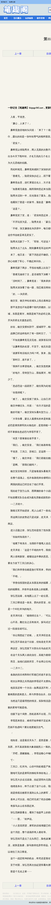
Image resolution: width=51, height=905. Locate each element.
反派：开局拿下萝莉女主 (30, 893)
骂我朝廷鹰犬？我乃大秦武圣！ (14, 896)
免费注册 (12, 2)
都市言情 (41, 18)
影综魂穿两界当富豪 (33, 896)
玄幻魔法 (17, 18)
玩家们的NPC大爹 (30, 899)
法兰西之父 (17, 893)
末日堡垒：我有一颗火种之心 (13, 899)
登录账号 (4, 2)
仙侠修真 (29, 18)
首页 (6, 18)
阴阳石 (43, 896)
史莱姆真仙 (42, 899)
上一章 (18, 53)
